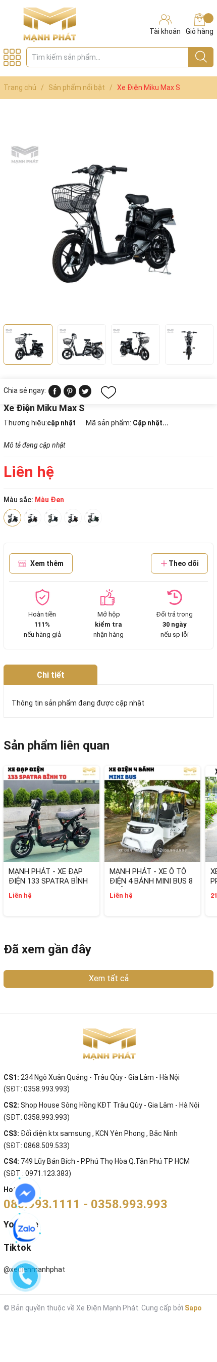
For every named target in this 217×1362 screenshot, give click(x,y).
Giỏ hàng (199, 31)
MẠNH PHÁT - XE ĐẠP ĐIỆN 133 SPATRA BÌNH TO (48, 881)
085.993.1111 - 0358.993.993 (86, 1204)
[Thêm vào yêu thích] (108, 392)
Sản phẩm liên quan (57, 745)
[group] (108, 214)
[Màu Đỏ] (73, 517)
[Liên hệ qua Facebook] (25, 1194)
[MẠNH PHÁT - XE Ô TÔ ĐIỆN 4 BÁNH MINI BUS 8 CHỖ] (152, 814)
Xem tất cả (109, 978)
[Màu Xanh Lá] (93, 517)
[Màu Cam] (32, 517)
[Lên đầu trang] (189, 1314)
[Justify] (201, 57)
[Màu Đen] (12, 517)
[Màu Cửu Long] (53, 517)
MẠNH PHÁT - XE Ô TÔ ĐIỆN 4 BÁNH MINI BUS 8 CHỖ (151, 881)
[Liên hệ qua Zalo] (25, 1229)
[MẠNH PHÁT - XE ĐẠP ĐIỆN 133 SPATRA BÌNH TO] (51, 814)
